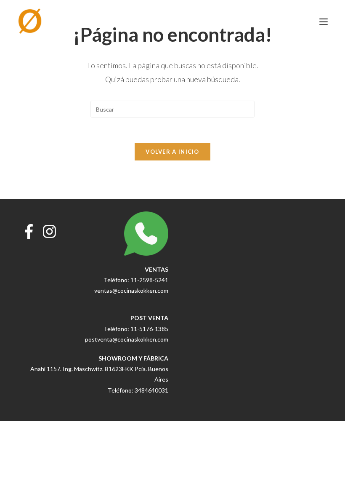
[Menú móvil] (323, 21)
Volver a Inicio (172, 151)
